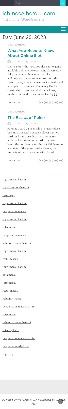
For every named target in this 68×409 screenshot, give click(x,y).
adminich (17, 62)
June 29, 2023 (35, 62)
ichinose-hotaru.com (28, 13)
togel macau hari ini (14, 219)
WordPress (24, 399)
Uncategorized (16, 44)
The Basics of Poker (26, 117)
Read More (13, 103)
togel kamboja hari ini (15, 187)
